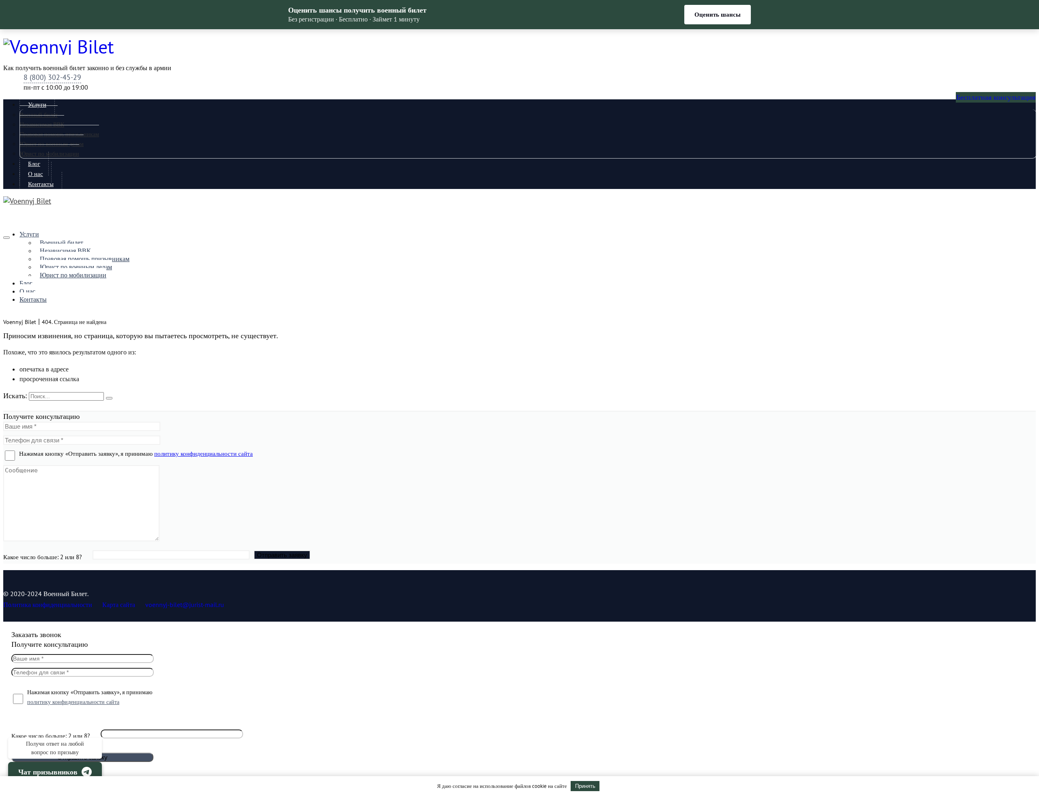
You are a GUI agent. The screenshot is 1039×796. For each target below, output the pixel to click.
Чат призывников (48, 772)
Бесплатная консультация (995, 97)
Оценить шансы (717, 14)
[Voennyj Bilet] (519, 47)
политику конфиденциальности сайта (203, 453)
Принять (585, 786)
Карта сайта (118, 605)
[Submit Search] (109, 398)
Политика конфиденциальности (47, 605)
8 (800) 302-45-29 (52, 77)
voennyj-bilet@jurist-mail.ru (184, 605)
